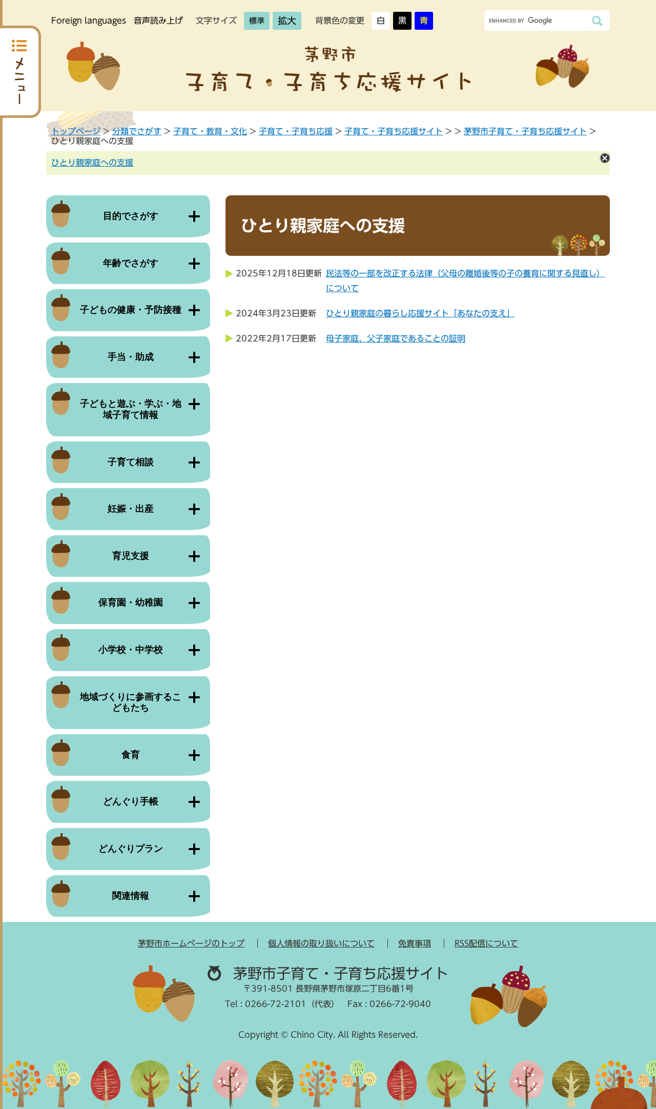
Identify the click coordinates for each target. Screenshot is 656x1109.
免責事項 (414, 943)
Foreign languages (88, 20)
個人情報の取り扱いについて (321, 943)
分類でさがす (136, 131)
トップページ (75, 131)
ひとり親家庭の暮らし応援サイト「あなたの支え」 (420, 313)
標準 (256, 21)
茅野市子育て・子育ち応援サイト (525, 131)
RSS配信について (486, 943)
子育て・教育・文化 (210, 131)
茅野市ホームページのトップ (191, 943)
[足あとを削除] (605, 158)
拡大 (287, 20)
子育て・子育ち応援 (296, 131)
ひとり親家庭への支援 (92, 162)
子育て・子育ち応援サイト (393, 131)
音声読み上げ (158, 20)
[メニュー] (20, 72)
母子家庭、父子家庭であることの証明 (395, 338)
